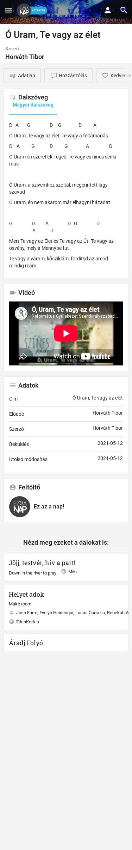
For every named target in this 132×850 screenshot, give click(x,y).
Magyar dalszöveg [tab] (33, 105)
